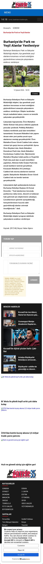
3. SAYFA (25, 491)
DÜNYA (24, 488)
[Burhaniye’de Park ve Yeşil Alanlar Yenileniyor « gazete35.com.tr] (22, 4)
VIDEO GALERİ (27, 503)
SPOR (24, 500)
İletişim (5, 525)
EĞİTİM (24, 494)
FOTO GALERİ (7, 506)
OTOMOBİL (26, 497)
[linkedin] (15, 94)
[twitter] (13, 94)
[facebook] (10, 94)
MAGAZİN (6, 497)
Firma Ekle (6, 519)
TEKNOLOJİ (6, 503)
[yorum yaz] (23, 94)
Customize (21, 545)
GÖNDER (33, 280)
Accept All (21, 555)
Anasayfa (7, 28)
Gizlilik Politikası (27, 519)
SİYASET (5, 491)
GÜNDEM (16, 28)
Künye (24, 522)
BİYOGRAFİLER (7, 509)
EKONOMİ (5, 494)
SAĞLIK (5, 500)
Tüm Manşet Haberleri (10, 522)
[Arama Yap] (39, 19)
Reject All (21, 550)
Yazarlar (25, 525)
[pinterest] (18, 94)
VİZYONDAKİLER (28, 506)
